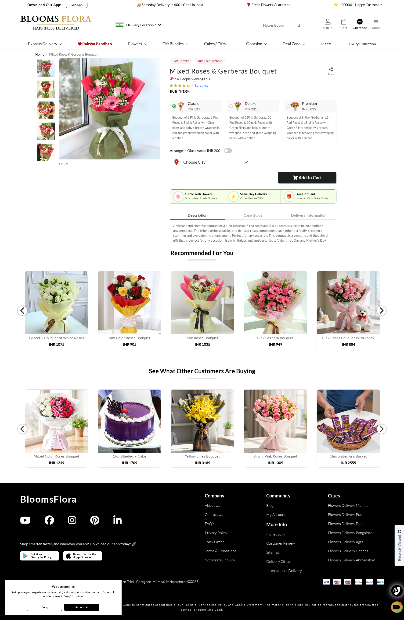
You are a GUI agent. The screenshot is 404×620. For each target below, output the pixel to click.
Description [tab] (197, 215)
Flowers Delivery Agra (345, 541)
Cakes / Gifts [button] (215, 43)
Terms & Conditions (220, 551)
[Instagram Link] (72, 522)
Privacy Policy (216, 532)
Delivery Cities (278, 561)
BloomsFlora (48, 499)
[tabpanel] (253, 233)
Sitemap (272, 552)
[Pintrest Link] (94, 522)
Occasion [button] (254, 43)
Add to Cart (310, 177)
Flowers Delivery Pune (346, 514)
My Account (276, 514)
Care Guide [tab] (253, 215)
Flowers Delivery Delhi (346, 523)
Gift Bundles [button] (173, 43)
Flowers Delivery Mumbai (348, 505)
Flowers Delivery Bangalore (350, 532)
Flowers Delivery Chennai (348, 551)
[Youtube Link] (25, 522)
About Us (212, 505)
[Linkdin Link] (117, 522)
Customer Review (280, 543)
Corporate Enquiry (220, 560)
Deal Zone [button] (291, 43)
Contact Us (214, 514)
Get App (77, 5)
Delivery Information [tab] (308, 215)
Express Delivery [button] (42, 43)
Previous (22, 310)
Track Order (214, 541)
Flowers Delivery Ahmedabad (351, 560)
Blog (270, 505)
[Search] (298, 25)
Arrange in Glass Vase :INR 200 (195, 150)
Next (381, 310)
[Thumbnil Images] (45, 69)
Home (39, 54)
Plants (326, 44)
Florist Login (276, 534)
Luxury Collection (361, 44)
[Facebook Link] (49, 522)
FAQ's (210, 523)
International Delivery (284, 570)
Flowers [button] (135, 43)
